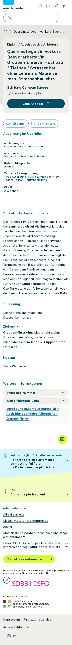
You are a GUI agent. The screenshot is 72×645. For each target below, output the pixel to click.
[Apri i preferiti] (40, 6)
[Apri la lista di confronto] (48, 6)
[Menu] (65, 18)
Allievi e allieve (13, 514)
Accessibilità (12, 627)
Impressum (11, 619)
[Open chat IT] (62, 439)
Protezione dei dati (38, 619)
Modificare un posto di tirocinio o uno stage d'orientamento (35, 535)
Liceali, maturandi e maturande (25, 520)
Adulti (7, 527)
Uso (28, 627)
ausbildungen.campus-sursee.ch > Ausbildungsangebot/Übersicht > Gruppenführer (32, 413)
